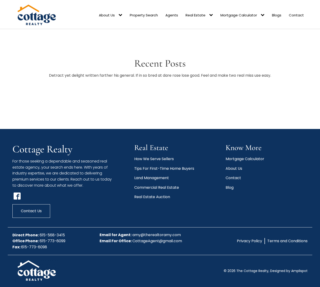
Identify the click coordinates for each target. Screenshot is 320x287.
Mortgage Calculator (238, 15)
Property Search (144, 15)
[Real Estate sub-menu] (212, 15)
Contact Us (31, 211)
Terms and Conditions (287, 241)
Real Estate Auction (152, 197)
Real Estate (195, 15)
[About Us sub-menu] (121, 15)
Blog (230, 187)
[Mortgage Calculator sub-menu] (263, 15)
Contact (296, 15)
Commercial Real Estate (156, 187)
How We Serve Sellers (154, 159)
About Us (107, 15)
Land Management (151, 178)
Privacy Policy (249, 241)
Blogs (276, 15)
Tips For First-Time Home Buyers (164, 168)
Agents (171, 15)
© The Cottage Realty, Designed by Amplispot (266, 270)
